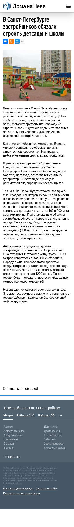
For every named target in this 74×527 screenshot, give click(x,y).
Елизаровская (52, 435)
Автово (8, 426)
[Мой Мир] (17, 41)
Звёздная (50, 439)
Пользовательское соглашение (21, 493)
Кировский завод (54, 447)
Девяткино (50, 426)
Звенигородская (54, 443)
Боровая (9, 447)
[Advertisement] (37, 344)
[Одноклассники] (11, 41)
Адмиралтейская (14, 431)
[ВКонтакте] (5, 41)
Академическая (13, 435)
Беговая (9, 443)
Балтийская (11, 439)
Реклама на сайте (47, 488)
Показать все (12, 456)
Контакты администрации (18, 488)
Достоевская (52, 431)
